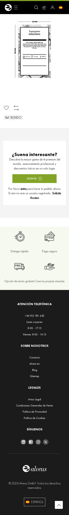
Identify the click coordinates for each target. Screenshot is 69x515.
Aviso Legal (34, 399)
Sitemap (34, 376)
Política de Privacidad (34, 411)
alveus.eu (34, 363)
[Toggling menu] (16, 8)
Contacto (34, 357)
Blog (34, 370)
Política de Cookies (34, 418)
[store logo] (8, 7)
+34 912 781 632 (34, 316)
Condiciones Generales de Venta (34, 405)
